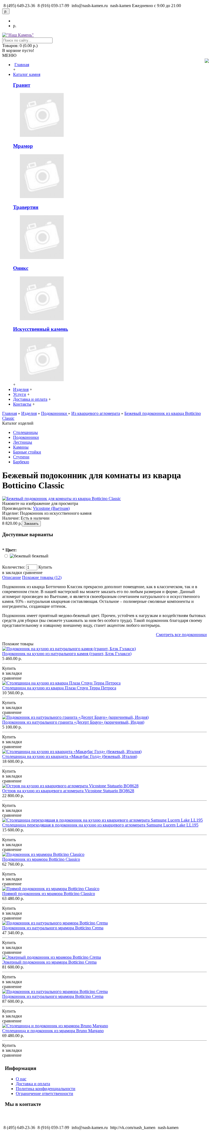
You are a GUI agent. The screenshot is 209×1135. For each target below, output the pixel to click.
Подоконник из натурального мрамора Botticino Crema (52, 928)
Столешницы (25, 432)
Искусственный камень (40, 329)
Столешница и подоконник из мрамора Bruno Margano (53, 1030)
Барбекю (21, 461)
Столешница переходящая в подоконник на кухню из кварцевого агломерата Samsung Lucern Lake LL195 (100, 825)
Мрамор (23, 146)
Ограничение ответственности (44, 1093)
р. (14, 25)
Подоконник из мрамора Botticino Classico (41, 859)
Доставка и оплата (33, 1083)
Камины (21, 447)
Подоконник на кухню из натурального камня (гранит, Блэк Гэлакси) (66, 653)
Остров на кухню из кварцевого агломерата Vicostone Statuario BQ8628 (68, 790)
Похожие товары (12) (42, 577)
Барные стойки (27, 452)
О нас (21, 1079)
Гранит (21, 85)
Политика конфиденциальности (45, 1088)
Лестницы (22, 442)
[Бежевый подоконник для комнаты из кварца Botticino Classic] (61, 498)
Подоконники (26, 437)
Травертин (25, 207)
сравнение (32, 572)
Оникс (20, 268)
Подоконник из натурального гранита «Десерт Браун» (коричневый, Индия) (73, 722)
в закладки (12, 572)
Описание (11, 577)
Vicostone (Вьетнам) (51, 508)
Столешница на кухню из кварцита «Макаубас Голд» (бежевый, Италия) (69, 756)
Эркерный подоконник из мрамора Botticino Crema (49, 962)
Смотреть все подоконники (181, 634)
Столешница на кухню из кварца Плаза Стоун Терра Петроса (59, 688)
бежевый (40, 556)
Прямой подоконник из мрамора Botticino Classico (48, 893)
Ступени (21, 457)
